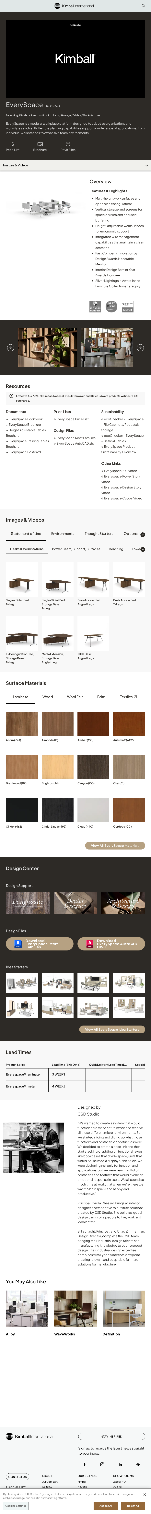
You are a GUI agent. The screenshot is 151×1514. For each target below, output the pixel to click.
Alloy (10, 1334)
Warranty (47, 1486)
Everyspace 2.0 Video (119, 471)
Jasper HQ (119, 1481)
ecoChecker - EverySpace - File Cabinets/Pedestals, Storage (122, 424)
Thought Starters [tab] (99, 533)
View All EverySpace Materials (115, 845)
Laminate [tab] (20, 696)
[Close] (144, 1494)
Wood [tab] (47, 696)
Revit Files (68, 150)
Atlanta (117, 1486)
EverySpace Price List (71, 419)
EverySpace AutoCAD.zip (74, 443)
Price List (12, 150)
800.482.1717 (17, 1487)
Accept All (105, 1505)
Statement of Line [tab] (26, 533)
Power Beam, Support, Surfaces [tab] (76, 549)
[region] (75, 1501)
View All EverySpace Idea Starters (112, 1029)
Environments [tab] (62, 533)
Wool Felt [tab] (75, 696)
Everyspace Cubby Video (121, 498)
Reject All (133, 1505)
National (82, 1486)
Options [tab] (131, 533)
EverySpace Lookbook (24, 419)
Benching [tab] (116, 549)
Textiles (126, 696)
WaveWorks (64, 1334)
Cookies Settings (16, 1505)
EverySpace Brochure (23, 424)
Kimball (82, 1481)
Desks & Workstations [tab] (26, 549)
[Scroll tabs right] (143, 535)
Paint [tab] (101, 696)
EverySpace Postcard (23, 452)
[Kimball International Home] (74, 5)
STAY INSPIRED (111, 1436)
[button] (22, 579)
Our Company (50, 1481)
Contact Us (17, 1477)
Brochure (40, 150)
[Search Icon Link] (143, 5)
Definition (111, 1334)
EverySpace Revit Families (75, 438)
